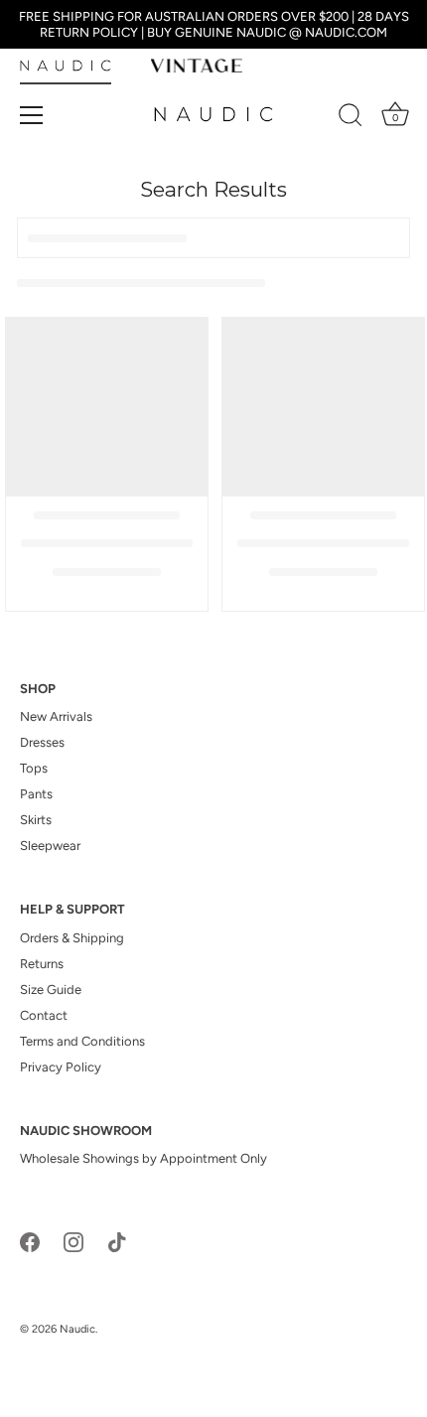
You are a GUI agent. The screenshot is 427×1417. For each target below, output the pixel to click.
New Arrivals (56, 716)
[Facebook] (30, 1240)
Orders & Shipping (72, 937)
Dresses (42, 742)
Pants (36, 793)
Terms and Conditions (82, 1041)
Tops (34, 768)
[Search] (350, 118)
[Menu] (32, 115)
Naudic (77, 1329)
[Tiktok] (117, 1240)
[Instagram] (73, 1240)
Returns (42, 963)
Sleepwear (50, 845)
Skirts (36, 819)
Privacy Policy (60, 1067)
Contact (44, 1015)
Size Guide (50, 989)
